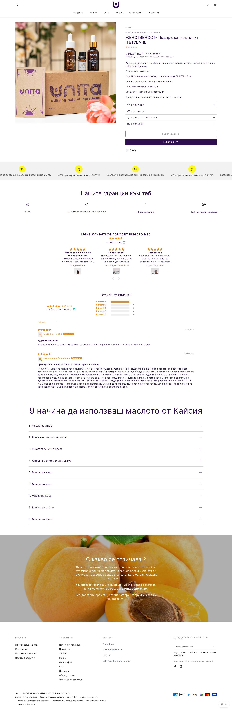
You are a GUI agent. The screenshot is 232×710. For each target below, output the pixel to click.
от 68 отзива (114, 242)
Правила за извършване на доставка (67, 701)
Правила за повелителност (85, 697)
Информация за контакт (96, 701)
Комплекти (21, 649)
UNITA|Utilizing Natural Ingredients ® (142, 33)
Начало (128, 27)
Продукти (64, 649)
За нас (63, 653)
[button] (16, 5)
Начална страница (69, 644)
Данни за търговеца (70, 679)
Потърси (64, 671)
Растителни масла (25, 653)
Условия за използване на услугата (33, 701)
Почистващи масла (26, 644)
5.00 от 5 (66, 306)
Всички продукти (25, 658)
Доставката (145, 57)
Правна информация (27, 704)
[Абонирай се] (215, 646)
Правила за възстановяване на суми (55, 697)
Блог (61, 666)
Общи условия (67, 675)
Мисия (63, 658)
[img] (116, 238)
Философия (65, 662)
